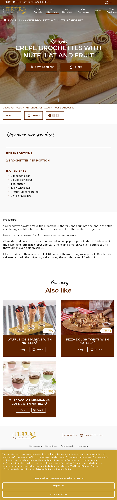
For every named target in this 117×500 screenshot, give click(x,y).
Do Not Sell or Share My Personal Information (58, 478)
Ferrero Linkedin (67, 446)
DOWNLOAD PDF (44, 67)
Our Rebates (67, 11)
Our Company (83, 11)
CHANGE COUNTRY (94, 435)
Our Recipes (52, 11)
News (98, 10)
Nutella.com (83, 446)
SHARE (78, 67)
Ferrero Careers (51, 446)
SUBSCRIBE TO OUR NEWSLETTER (27, 2)
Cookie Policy (63, 469)
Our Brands (38, 11)
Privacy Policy (43, 469)
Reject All (58, 485)
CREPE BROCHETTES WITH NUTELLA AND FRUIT (55, 20)
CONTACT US (70, 435)
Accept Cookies (58, 494)
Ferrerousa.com (35, 446)
